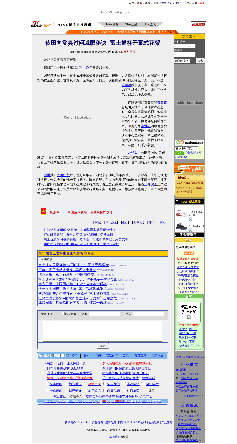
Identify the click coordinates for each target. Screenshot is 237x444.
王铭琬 (149, 184)
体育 (147, 3)
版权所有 (114, 436)
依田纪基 (63, 175)
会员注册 (153, 422)
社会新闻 (56, 391)
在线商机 (181, 369)
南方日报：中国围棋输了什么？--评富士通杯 (72, 284)
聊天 (179, 3)
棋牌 (161, 31)
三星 (193, 333)
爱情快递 (157, 355)
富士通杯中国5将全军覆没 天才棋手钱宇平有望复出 (78, 279)
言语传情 (112, 355)
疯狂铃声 (182, 271)
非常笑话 (133, 384)
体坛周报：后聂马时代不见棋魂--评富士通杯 (72, 303)
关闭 (162, 222)
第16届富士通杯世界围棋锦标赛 (135, 31)
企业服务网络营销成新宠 (189, 357)
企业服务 (181, 382)
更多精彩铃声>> (189, 292)
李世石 (146, 126)
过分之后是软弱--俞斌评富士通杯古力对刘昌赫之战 (77, 298)
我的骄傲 (193, 283)
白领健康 (113, 391)
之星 (131, 24)
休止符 (191, 279)
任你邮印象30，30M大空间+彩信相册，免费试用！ (80, 234)
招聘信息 (110, 422)
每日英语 (133, 391)
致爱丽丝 (193, 288)
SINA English (139, 422)
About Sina (84, 422)
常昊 (47, 175)
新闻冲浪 (75, 384)
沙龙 (112, 24)
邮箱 (155, 3)
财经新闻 (75, 391)
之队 (150, 24)
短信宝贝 (140, 355)
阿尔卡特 (184, 337)
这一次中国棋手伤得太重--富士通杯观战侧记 (72, 289)
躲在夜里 (193, 275)
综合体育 (107, 31)
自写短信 (59, 396)
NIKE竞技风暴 (90, 31)
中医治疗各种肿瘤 (187, 386)
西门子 (193, 329)
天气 (187, 3)
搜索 (163, 3)
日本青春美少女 (58, 368)
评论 (97, 222)
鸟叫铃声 (194, 271)
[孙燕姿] (182, 279)
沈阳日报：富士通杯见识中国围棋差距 (67, 274)
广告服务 (97, 422)
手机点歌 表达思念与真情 (120, 378)
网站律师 (123, 422)
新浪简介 (70, 422)
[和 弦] (182, 288)
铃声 (74, 355)
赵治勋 (133, 153)
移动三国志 (140, 373)
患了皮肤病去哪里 (187, 390)
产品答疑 (166, 422)
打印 (151, 222)
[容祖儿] (182, 283)
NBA (184, 156)
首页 (131, 3)
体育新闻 (113, 384)
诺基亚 (183, 329)
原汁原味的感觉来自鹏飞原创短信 (126, 368)
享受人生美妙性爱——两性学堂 (69, 373)
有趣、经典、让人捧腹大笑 (66, 363)
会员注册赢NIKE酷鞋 (190, 183)
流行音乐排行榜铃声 (100, 396)
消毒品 (188, 152)
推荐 (125, 222)
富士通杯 (85, 67)
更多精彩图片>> (189, 345)
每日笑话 (94, 391)
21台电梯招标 (189, 374)
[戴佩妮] (182, 275)
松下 (193, 337)
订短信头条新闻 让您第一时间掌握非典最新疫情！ (80, 230)
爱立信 (183, 341)
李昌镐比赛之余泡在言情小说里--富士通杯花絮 (74, 293)
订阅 (98, 355)
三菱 (192, 341)
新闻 (139, 3)
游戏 (126, 355)
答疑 (194, 3)
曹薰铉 (162, 102)
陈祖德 (126, 85)
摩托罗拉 (184, 333)
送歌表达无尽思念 (188, 267)
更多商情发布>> (193, 396)
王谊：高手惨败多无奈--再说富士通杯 (67, 270)
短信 (171, 3)
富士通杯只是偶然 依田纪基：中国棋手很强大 (73, 265)
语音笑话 (148, 378)
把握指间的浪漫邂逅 (116, 373)
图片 (86, 355)
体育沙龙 (111, 222)
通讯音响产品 (189, 378)
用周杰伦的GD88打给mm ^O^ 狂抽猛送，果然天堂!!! (81, 244)
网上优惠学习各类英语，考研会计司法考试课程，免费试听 (86, 239)
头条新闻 (56, 384)
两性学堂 (152, 384)
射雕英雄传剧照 (127, 396)
